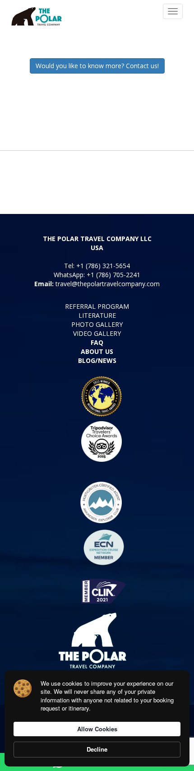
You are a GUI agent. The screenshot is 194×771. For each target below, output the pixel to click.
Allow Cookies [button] (97, 729)
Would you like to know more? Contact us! (97, 65)
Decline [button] (97, 749)
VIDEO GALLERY (97, 333)
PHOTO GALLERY (97, 324)
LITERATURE (97, 315)
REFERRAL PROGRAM (97, 306)
